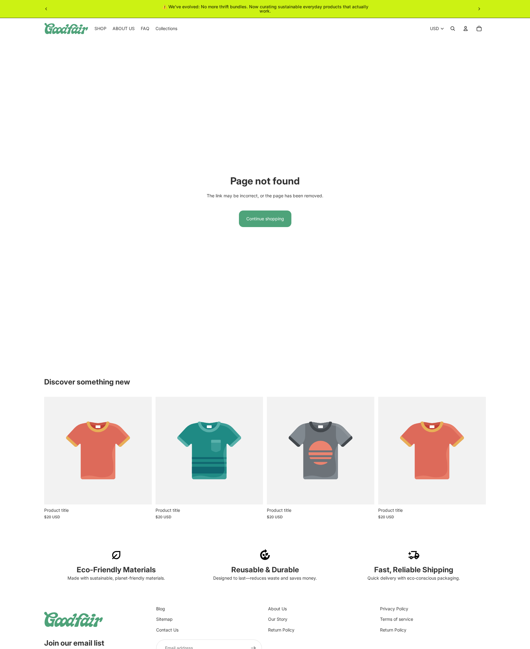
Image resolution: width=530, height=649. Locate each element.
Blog (160, 608)
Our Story (277, 619)
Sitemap (164, 619)
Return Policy (281, 629)
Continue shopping (265, 218)
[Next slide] (479, 9)
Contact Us (167, 629)
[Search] (452, 28)
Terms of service (396, 619)
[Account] (465, 28)
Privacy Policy (394, 608)
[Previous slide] (46, 9)
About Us (277, 608)
